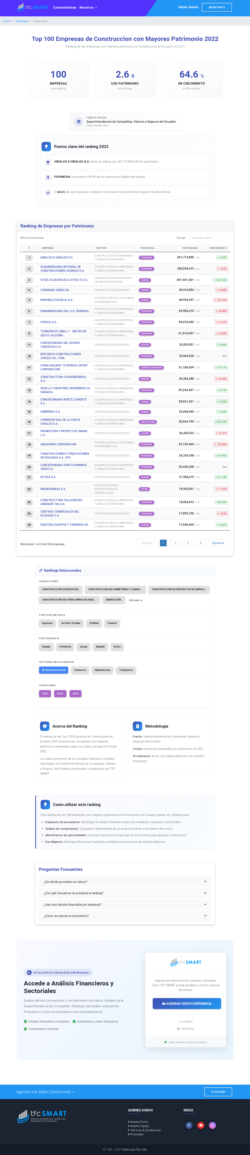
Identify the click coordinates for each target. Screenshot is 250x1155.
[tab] (125, 882)
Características (64, 7)
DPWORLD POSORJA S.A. (56, 300)
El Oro (117, 646)
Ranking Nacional (55, 670)
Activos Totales (71, 623)
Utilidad (94, 623)
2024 (60, 693)
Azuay (83, 646)
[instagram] (212, 1125)
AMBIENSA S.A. (50, 411)
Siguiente (218, 543)
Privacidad (136, 1134)
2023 (45, 693)
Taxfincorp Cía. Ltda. (134, 1149)
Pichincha (65, 646)
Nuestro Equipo (139, 1126)
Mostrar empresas (32, 238)
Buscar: (181, 238)
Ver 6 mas (134, 600)
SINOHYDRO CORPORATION (58, 444)
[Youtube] (200, 1125)
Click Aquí (218, 1091)
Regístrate (217, 7)
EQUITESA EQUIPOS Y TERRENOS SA (64, 524)
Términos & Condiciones (145, 1130)
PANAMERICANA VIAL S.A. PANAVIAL (64, 311)
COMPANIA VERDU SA (54, 290)
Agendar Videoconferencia (188, 1004)
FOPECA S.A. (48, 322)
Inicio (7, 21)
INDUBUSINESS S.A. (53, 489)
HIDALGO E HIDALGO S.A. (56, 257)
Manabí (100, 646)
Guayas (46, 646)
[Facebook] (189, 1125)
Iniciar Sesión (188, 7)
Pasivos (112, 623)
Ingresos (47, 623)
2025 (75, 693)
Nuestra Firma (138, 1122)
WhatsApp (187, 1028)
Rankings (22, 21)
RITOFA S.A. (48, 477)
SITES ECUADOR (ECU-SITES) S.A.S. (64, 280)
